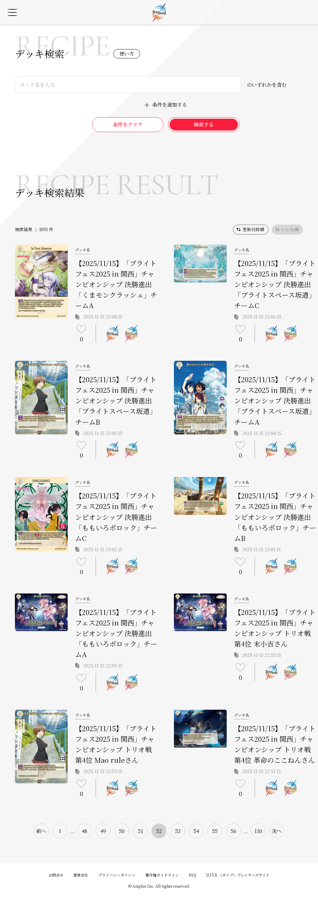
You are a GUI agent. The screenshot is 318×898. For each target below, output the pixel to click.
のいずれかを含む (267, 84)
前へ (41, 831)
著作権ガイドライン (162, 874)
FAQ (192, 874)
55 (215, 831)
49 (103, 831)
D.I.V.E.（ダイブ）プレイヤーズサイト (238, 874)
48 (84, 831)
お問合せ (55, 874)
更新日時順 (253, 229)
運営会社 (80, 874)
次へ (277, 831)
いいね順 (290, 229)
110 (258, 831)
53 (177, 831)
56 (233, 831)
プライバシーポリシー (116, 874)
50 (122, 831)
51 (140, 831)
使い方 (126, 53)
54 (196, 831)
